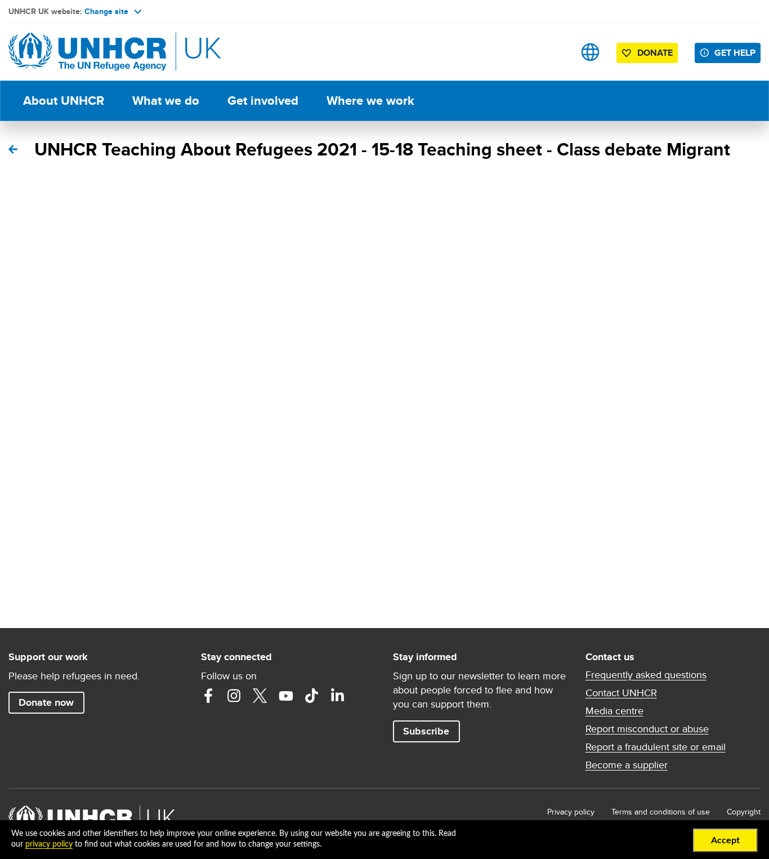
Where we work (370, 100)
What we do (165, 100)
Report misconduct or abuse (647, 729)
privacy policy (49, 844)
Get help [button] (734, 52)
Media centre (614, 711)
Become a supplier (626, 765)
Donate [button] (655, 52)
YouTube (286, 695)
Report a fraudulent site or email (655, 747)
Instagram (234, 695)
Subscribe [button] (426, 731)
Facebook (208, 695)
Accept (725, 840)
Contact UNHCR (621, 693)
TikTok (312, 695)
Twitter (260, 695)
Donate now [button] (46, 702)
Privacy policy (570, 811)
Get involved (262, 100)
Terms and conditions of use (660, 811)
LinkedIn (337, 695)
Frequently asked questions (646, 675)
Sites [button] (590, 52)
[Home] (87, 52)
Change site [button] (106, 11)
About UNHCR (63, 100)
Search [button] (555, 52)
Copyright (744, 811)
